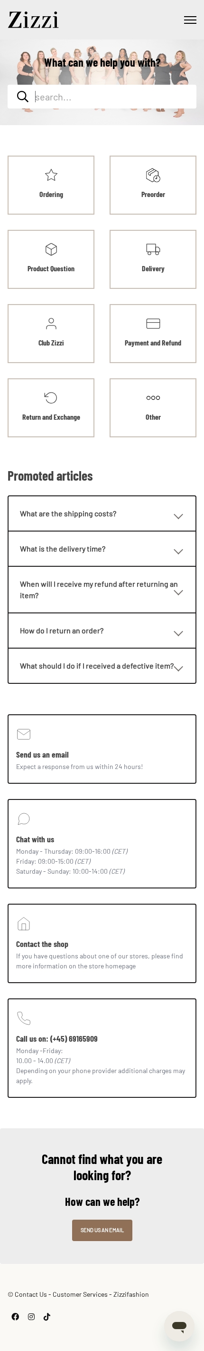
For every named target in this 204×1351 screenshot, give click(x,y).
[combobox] (102, 96)
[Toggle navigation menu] (190, 20)
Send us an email (102, 1230)
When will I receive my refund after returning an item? (99, 589)
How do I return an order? (61, 630)
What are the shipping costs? (68, 513)
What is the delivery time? (62, 548)
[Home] (33, 19)
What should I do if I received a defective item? (97, 665)
